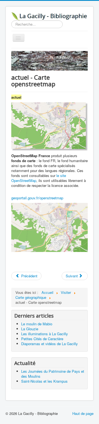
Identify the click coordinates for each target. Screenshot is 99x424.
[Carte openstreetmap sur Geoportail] (49, 227)
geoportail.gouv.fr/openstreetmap (37, 197)
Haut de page (83, 413)
